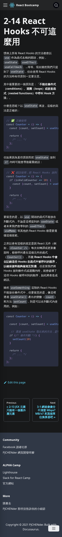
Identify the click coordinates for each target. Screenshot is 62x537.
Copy (53, 120)
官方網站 (8, 483)
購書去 (7, 503)
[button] (5, 5)
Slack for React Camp (16, 478)
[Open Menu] (53, 528)
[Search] (56, 5)
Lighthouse (10, 472)
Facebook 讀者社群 (15, 447)
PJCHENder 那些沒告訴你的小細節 (24, 509)
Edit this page (16, 382)
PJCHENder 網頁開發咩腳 (18, 452)
